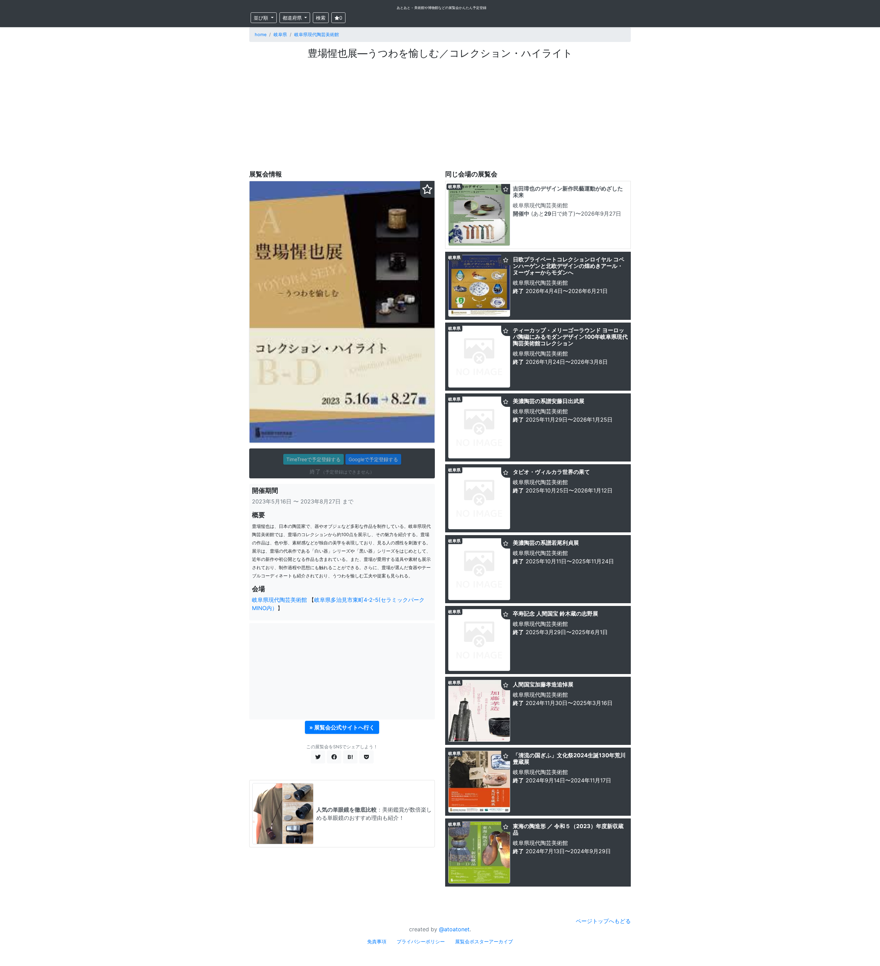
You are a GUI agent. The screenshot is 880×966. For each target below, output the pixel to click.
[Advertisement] (440, 111)
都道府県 (293, 18)
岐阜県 (280, 34)
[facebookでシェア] (334, 756)
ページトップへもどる (603, 921)
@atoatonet (454, 929)
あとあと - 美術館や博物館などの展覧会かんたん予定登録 (441, 8)
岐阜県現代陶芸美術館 (316, 34)
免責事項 (376, 941)
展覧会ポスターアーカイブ (484, 941)
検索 (321, 18)
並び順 (262, 18)
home (260, 34)
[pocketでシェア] (366, 756)
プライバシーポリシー (421, 941)
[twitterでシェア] (318, 756)
